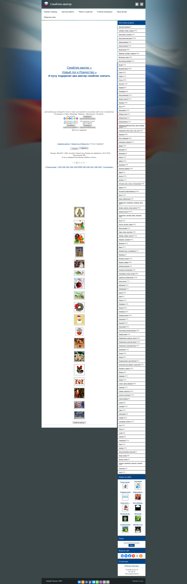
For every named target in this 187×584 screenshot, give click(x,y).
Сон (120, 425)
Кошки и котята (123, 211)
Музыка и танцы (124, 258)
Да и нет (121, 83)
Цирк (120, 472)
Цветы (121, 157)
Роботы (121, 372)
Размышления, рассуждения (128, 361)
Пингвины (122, 304)
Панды (121, 300)
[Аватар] (79, 212)
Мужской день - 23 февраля (127, 251)
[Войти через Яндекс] (133, 555)
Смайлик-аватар (61, 4)
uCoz (141, 581)
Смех (120, 410)
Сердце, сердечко (124, 395)
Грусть (121, 80)
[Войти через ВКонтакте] (126, 555)
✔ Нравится (84, 148)
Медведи (121, 243)
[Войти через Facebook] (129, 555)
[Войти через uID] (122, 555)
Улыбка (121, 448)
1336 (88, 167)
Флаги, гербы (123, 455)
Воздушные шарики (125, 61)
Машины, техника (124, 239)
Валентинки (122, 49)
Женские (121, 149)
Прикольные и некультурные (127, 342)
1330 (63, 167)
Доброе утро (123, 114)
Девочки (121, 87)
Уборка (121, 436)
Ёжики (121, 146)
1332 (71, 167)
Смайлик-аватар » (79, 67)
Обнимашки (122, 289)
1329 (60, 167)
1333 (75, 167)
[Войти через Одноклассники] (141, 555)
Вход (141, 4)
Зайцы (121, 161)
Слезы (121, 402)
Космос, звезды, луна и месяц (128, 208)
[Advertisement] (79, 44)
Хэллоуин (122, 468)
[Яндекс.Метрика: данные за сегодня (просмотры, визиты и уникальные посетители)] (132, 566)
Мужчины (122, 254)
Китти (120, 195)
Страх (121, 433)
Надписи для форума (125, 270)
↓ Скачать (74, 148)
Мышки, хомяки (123, 262)
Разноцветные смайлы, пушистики (129, 364)
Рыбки (121, 380)
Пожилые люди (123, 315)
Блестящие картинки (125, 38)
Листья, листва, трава (125, 224)
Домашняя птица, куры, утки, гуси (129, 130)
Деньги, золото (123, 99)
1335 (84, 167)
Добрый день (123, 118)
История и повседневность (127, 191)
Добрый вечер (123, 121)
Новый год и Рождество (80, 144)
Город (121, 72)
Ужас (120, 444)
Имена (121, 187)
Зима (120, 172)
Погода (121, 308)
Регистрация (137, 4)
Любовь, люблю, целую (126, 236)
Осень (121, 292)
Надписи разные (124, 266)
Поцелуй (121, 323)
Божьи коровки (123, 42)
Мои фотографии (124, 27)
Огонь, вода (122, 281)
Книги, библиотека (124, 199)
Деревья (121, 102)
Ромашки (121, 376)
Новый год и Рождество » (79, 72)
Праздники (122, 326)
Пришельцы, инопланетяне (127, 345)
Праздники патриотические (127, 330)
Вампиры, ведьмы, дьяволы (127, 53)
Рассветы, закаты (124, 368)
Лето (120, 220)
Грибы (121, 76)
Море (120, 247)
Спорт (121, 429)
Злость (121, 176)
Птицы (121, 353)
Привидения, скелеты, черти (127, 338)
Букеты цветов (123, 46)
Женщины (122, 153)
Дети (120, 106)
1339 (99, 167)
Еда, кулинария (123, 138)
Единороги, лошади (125, 142)
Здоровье (122, 164)
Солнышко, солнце (125, 421)
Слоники (121, 406)
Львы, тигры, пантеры (125, 232)
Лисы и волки (123, 228)
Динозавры (122, 110)
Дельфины (122, 91)
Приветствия (123, 334)
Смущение (122, 414)
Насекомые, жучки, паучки (127, 273)
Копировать (87, 116)
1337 (92, 167)
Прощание (122, 349)
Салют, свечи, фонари (125, 383)
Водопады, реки (124, 57)
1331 (67, 167)
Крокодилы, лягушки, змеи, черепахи (130, 215)
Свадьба (121, 387)
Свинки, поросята (124, 391)
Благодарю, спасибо (125, 34)
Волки (121, 65)
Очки (120, 296)
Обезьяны (122, 285)
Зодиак (121, 180)
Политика (122, 319)
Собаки (121, 417)
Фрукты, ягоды (123, 459)
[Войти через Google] (137, 556)
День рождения (123, 95)
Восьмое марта (123, 68)
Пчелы (121, 357)
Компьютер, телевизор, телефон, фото (131, 202)
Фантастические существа (127, 452)
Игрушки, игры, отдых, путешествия (130, 183)
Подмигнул (122, 311)
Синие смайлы (123, 398)
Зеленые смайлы (124, 168)
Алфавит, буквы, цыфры (126, 30)
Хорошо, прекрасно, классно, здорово (130, 463)
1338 (96, 167)
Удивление (122, 440)
